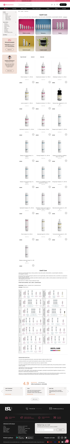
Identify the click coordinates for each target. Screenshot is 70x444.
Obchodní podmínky (21, 429)
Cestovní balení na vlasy (8, 32)
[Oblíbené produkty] (57, 4)
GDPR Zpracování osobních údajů (24, 428)
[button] (68, 391)
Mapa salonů (5, 430)
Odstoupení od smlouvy (22, 433)
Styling (5, 27)
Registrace (10, 49)
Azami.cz (42, 442)
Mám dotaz (9, 70)
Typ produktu (5, 22)
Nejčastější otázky (21, 427)
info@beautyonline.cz (58, 408)
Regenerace (6, 28)
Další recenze (35, 399)
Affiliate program (6, 431)
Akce (6, 8)
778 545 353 (32, 408)
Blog (56, 8)
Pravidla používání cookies (22, 430)
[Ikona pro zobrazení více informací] (54, 429)
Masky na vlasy (7, 26)
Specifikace (5, 34)
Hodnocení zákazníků (22, 431)
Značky (22, 11)
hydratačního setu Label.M (26, 0)
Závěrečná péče (8, 19)
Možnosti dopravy (6, 428)
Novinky (14, 8)
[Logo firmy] (8, 5)
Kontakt (64, 8)
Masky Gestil (7, 17)
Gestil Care (6, 13)
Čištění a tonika (7, 18)
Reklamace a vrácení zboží (22, 426)
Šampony (5, 23)
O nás (4, 426)
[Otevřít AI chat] (67, 441)
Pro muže (5, 29)
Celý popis (65, 17)
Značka (4, 12)
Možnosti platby (6, 429)
